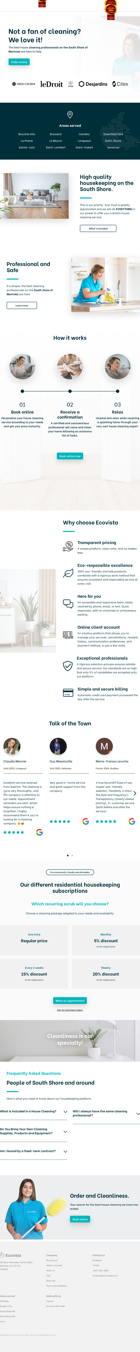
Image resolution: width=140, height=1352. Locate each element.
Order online (19, 62)
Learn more (22, 305)
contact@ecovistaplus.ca (104, 1275)
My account (52, 1260)
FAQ (48, 1275)
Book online (80, 1219)
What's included (98, 228)
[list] (70, 793)
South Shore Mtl (7, 1311)
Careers (50, 1300)
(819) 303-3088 (100, 1270)
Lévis (2, 1321)
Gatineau (4, 1300)
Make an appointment (70, 1000)
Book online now (70, 456)
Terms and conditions (56, 1285)
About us (50, 1270)
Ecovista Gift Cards (55, 1306)
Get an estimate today (70, 1010)
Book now (50, 1280)
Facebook (97, 1260)
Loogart (52, 1335)
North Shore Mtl (7, 1316)
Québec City (6, 1306)
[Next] (134, 793)
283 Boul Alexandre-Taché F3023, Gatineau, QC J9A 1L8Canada (16, 1265)
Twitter (95, 1265)
